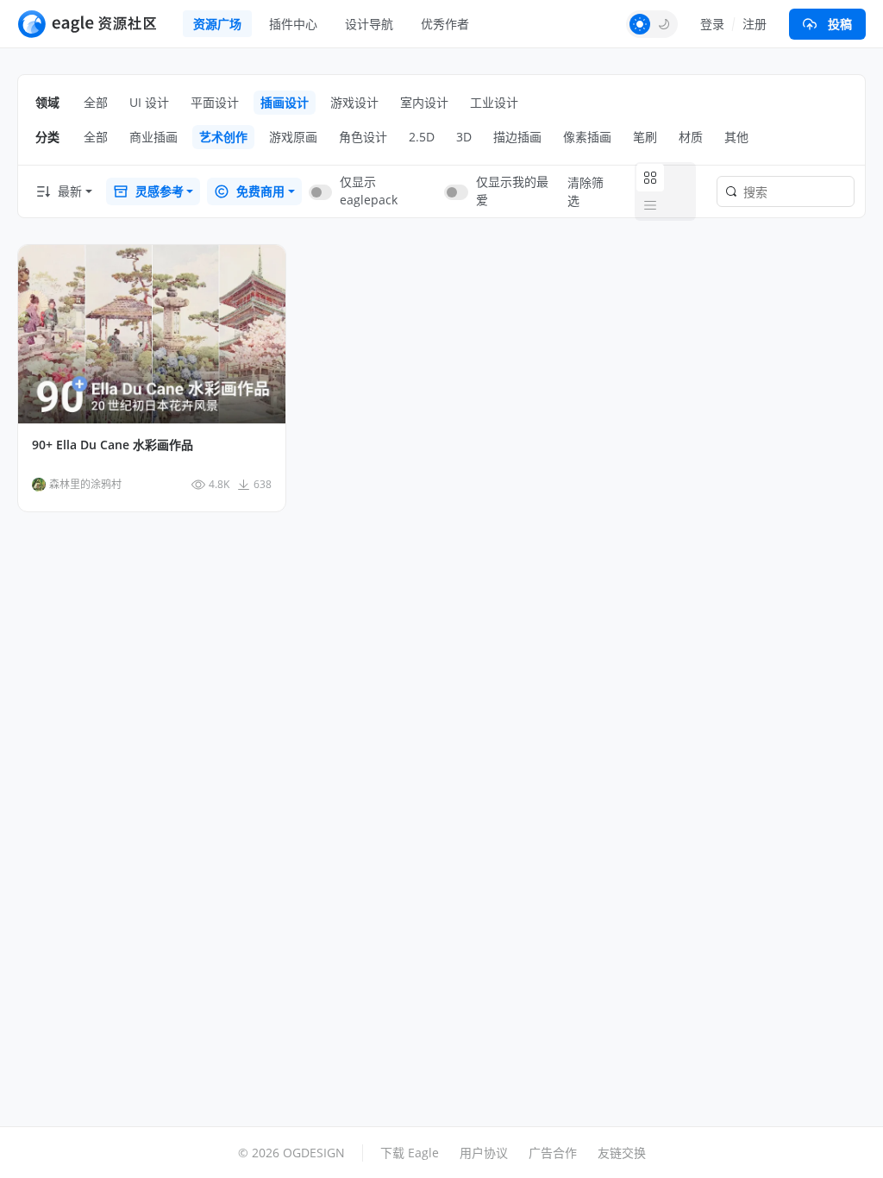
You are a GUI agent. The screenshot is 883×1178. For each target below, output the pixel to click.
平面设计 (215, 102)
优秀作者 (445, 24)
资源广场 (217, 24)
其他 (736, 136)
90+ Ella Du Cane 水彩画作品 (112, 445)
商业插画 (153, 136)
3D (464, 136)
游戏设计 (354, 102)
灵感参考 (159, 191)
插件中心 (293, 24)
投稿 (840, 24)
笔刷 (645, 136)
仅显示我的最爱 (512, 190)
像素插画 (587, 136)
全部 (96, 102)
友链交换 (622, 1152)
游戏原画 (293, 136)
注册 (754, 24)
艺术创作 (223, 136)
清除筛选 (585, 191)
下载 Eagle (409, 1152)
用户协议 (484, 1152)
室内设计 (424, 102)
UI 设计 (149, 102)
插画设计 (284, 102)
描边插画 (517, 136)
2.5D (422, 136)
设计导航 (369, 24)
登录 (712, 24)
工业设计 (494, 102)
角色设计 (363, 136)
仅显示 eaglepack (369, 190)
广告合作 (553, 1152)
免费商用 (260, 191)
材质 (691, 136)
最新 (70, 191)
